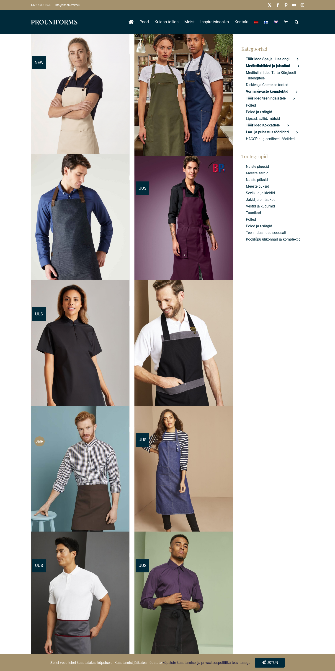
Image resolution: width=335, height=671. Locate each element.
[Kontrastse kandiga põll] (183, 354)
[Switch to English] (276, 22)
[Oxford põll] (80, 228)
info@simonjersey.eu (67, 5)
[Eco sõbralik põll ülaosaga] (183, 103)
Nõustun (269, 663)
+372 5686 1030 (41, 5)
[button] (297, 22)
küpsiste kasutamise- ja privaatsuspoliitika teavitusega (206, 663)
